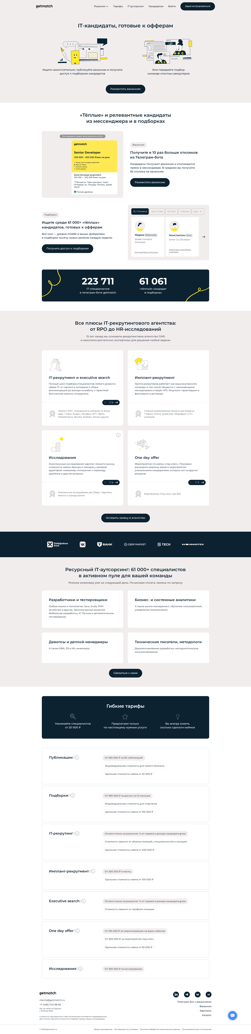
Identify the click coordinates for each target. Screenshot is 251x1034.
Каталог (206, 1015)
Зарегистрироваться (197, 6)
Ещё (195, 211)
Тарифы (118, 6)
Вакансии (205, 1006)
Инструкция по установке (126, 1029)
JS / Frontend (140, 211)
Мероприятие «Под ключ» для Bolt (162, 494)
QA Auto (171, 211)
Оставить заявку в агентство (125, 517)
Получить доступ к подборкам (67, 248)
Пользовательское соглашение (196, 1029)
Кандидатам (156, 6)
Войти (172, 6)
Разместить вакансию (125, 89)
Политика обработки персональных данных (160, 1029)
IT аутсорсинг (136, 6)
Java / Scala (157, 211)
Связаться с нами (126, 673)
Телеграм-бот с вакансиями (194, 1001)
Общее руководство (103, 1029)
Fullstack (184, 211)
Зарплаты (205, 1010)
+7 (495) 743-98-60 (50, 1004)
